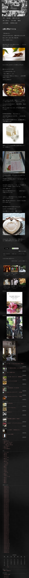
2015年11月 (6, 529)
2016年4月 (6, 523)
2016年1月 (6, 527)
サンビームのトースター (22, 274)
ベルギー (5, 472)
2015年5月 (6, 537)
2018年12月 (6, 487)
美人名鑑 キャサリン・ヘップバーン (14, 287)
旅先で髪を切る (10, 403)
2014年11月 (6, 544)
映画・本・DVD (8, 444)
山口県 (5, 471)
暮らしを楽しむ (6, 20)
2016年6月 (6, 520)
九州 (4, 453)
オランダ (5, 463)
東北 (4, 473)
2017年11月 (6, 500)
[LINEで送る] (15, 248)
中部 (4, 477)
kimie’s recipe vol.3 (22, 286)
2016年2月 (6, 525)
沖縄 (4, 481)
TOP (4, 18)
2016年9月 (6, 516)
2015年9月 (6, 532)
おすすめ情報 (5, 23)
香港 (4, 480)
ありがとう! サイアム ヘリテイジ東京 (7, 274)
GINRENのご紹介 (13, 23)
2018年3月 (6, 495)
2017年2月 (6, 510)
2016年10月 (6, 515)
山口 (4, 456)
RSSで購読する (8, 570)
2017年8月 (6, 504)
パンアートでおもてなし (12, 407)
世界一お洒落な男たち (14, 274)
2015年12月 (6, 528)
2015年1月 (6, 542)
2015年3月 (6, 539)
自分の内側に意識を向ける (8, 258)
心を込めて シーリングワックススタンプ (14, 423)
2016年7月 (6, 519)
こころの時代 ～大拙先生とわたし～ (14, 429)
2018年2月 (6, 496)
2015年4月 (6, 538)
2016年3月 (6, 524)
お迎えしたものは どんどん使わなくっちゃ (7, 287)
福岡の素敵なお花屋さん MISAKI (13, 418)
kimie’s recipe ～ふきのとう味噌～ (19, 260)
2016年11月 (6, 514)
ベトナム (5, 457)
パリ (4, 468)
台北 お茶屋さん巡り (11, 372)
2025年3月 (6, 486)
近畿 (4, 461)
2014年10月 (6, 546)
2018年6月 (6, 491)
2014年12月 (6, 543)
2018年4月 (6, 494)
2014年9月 (6, 547)
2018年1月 (6, 497)
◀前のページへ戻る (22, 251)
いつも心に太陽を (10, 434)
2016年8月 (6, 518)
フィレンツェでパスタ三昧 (12, 381)
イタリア (5, 459)
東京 (4, 454)
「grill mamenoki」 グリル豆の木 (13, 387)
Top (27, 576)
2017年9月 (6, 502)
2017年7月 (6, 505)
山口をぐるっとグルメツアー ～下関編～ (14, 396)
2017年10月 (6, 501)
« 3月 (8, 566)
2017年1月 (6, 511)
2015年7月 (6, 534)
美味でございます (16, 18)
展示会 (19, 20)
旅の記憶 (8, 18)
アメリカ (5, 462)
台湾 (4, 467)
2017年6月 (6, 506)
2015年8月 (6, 533)
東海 (4, 482)
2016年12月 (6, 513)
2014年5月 (6, 552)
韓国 (4, 458)
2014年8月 (6, 548)
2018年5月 (6, 492)
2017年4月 (6, 509)
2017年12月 (6, 499)
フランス (5, 452)
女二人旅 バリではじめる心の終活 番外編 (15, 363)
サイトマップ (6, 575)
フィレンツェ (6, 476)
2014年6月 (6, 551)
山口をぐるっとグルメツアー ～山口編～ (14, 392)
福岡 (4, 466)
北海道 (5, 475)
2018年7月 (6, 490)
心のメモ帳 (13, 20)
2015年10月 (6, 530)
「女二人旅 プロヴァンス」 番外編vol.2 (15, 376)
